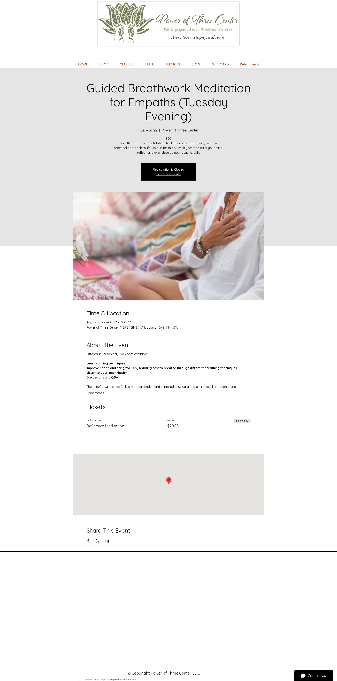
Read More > (95, 393)
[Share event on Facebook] (88, 541)
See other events (168, 174)
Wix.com (132, 679)
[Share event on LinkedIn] (107, 541)
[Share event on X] (98, 541)
